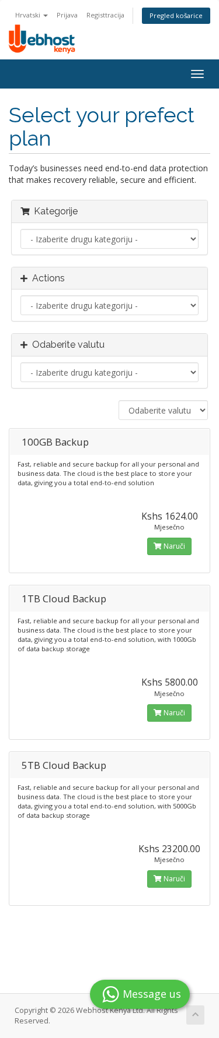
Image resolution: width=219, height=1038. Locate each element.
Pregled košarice (176, 15)
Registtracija (105, 14)
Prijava (67, 14)
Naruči (173, 546)
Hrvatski (28, 14)
